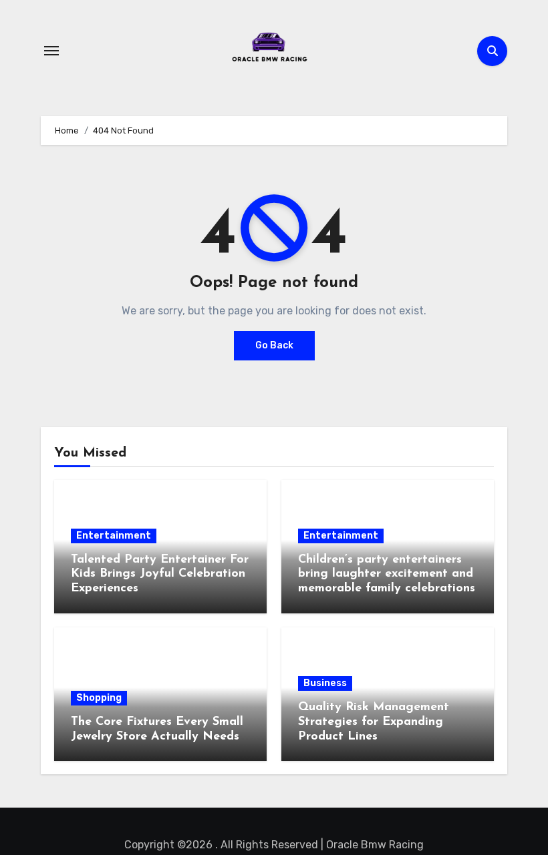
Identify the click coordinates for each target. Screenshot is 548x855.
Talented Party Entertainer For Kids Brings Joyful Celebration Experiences (160, 574)
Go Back (274, 345)
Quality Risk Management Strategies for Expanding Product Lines (373, 721)
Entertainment (113, 535)
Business (325, 683)
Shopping (99, 697)
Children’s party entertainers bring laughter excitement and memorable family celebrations (386, 574)
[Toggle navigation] (51, 51)
